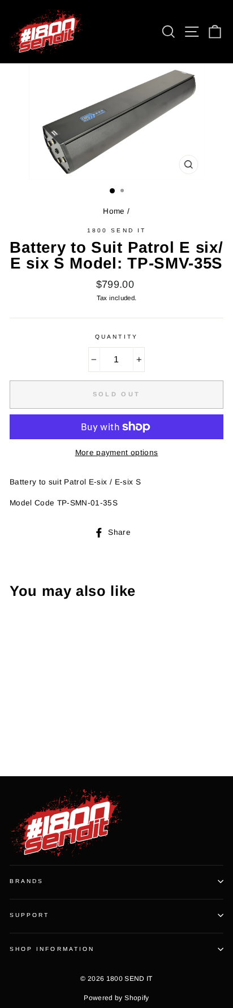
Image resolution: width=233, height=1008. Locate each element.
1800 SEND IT (116, 230)
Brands (27, 881)
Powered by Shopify (116, 998)
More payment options (116, 452)
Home (113, 211)
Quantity (116, 337)
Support (29, 915)
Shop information (52, 949)
